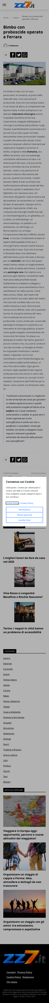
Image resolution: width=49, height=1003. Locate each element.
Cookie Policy (12, 503)
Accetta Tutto (24, 520)
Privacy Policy (27, 503)
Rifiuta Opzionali (24, 515)
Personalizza (24, 509)
